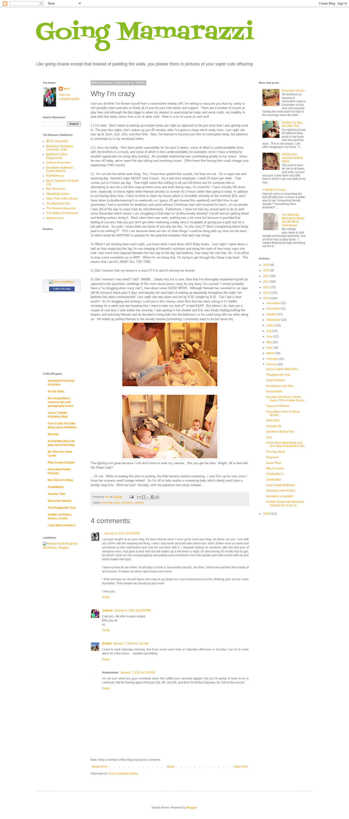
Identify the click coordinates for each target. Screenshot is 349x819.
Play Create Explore (61, 462)
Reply (106, 597)
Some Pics (273, 420)
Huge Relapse (275, 380)
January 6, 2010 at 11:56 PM (132, 610)
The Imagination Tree (62, 507)
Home (170, 766)
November (273, 308)
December (273, 303)
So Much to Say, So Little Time (292, 124)
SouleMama (56, 487)
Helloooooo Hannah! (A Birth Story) (292, 158)
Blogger (192, 807)
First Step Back (275, 451)
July (269, 331)
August (271, 325)
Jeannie (107, 610)
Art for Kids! (56, 391)
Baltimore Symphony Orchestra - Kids (59, 148)
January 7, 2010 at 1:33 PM (137, 672)
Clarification (273, 479)
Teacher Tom (56, 494)
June (270, 336)
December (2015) (293, 90)
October (271, 314)
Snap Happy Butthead (280, 485)
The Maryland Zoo (58, 203)
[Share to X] (148, 497)
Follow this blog (62, 288)
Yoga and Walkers (277, 406)
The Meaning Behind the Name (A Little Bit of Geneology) (293, 220)
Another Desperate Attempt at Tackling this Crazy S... (285, 503)
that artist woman (59, 500)
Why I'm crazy (274, 468)
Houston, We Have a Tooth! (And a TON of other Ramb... (286, 398)
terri (66, 88)
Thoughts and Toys (278, 374)
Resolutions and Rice (280, 386)
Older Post (241, 766)
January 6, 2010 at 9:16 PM (121, 533)
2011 (266, 292)
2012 (266, 287)
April (269, 347)
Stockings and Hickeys (280, 490)
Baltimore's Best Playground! (56, 156)
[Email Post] (131, 496)
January (272, 364)
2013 (266, 281)
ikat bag (53, 434)
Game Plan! (273, 463)
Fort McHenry (55, 175)
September (273, 320)
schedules (127, 502)
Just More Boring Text (280, 431)
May (269, 342)
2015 (266, 270)
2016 (266, 265)
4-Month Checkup (273, 189)
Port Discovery (55, 188)
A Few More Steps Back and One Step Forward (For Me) (285, 444)
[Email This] (139, 497)
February (272, 359)
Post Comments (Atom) (123, 773)
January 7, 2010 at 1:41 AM (130, 643)
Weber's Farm (55, 218)
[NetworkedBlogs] (61, 281)
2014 (266, 276)
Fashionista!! (274, 391)
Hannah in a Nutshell (279, 496)
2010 (266, 298)
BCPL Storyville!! (57, 141)
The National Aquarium (61, 208)
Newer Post (99, 766)
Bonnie (107, 643)
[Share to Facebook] (152, 497)
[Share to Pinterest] (157, 497)
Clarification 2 (275, 474)
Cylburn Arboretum (58, 162)
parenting (107, 502)
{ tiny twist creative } (61, 525)
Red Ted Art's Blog (60, 480)
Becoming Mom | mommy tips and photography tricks (60, 402)
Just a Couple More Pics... (282, 369)
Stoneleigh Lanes (57, 193)
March (270, 353)
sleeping (139, 502)
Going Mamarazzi (145, 33)
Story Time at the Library (62, 198)
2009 (266, 513)
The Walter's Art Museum (62, 213)
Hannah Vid (273, 426)
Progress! (272, 457)
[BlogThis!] (143, 497)
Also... (270, 437)
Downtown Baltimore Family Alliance (59, 169)
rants (117, 502)
